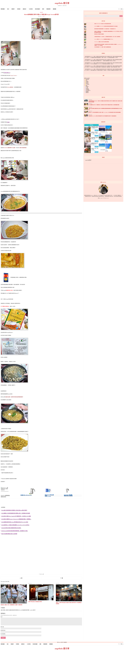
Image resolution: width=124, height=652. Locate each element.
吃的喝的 (87, 82)
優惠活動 (87, 92)
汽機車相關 (87, 89)
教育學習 (87, 86)
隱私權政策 (65, 642)
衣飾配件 (87, 81)
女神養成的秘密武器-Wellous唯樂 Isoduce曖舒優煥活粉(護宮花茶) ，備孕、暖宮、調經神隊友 (107, 36)
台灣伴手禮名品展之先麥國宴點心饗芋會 (35, 601)
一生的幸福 (87, 84)
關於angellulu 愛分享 (60, 642)
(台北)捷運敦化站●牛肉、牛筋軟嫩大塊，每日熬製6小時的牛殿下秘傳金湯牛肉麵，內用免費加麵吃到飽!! (104, 104)
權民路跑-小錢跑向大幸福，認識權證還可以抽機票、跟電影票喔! (11, 604)
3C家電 (87, 87)
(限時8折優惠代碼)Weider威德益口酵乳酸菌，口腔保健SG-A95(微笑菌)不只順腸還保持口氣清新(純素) (105, 70)
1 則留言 (43, 16)
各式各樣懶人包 (88, 90)
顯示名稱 (2, 626)
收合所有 (88, 78)
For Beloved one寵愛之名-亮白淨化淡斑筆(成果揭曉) (101, 41)
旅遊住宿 (87, 83)
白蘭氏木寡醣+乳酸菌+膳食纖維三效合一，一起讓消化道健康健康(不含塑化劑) (101, 60)
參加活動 (41, 12)
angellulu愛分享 (88, 160)
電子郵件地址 (3, 630)
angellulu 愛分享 (62, 3)
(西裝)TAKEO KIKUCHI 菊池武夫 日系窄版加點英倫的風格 (102, 23)
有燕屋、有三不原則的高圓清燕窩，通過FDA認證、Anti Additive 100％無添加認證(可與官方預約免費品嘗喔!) (105, 112)
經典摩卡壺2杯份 (3, 496)
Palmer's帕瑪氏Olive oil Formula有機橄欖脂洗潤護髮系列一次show (103, 39)
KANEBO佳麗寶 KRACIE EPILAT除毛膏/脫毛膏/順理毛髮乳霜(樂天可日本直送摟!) (106, 26)
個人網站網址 (3, 633)
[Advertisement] (30, 557)
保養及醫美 (87, 79)
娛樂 (86, 85)
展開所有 (85, 78)
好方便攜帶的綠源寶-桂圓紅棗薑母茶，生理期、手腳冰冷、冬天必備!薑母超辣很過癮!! (103, 57)
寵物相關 (87, 91)
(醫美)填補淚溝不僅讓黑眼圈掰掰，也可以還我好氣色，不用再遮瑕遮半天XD (105, 28)
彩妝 (86, 80)
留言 (2, 616)
